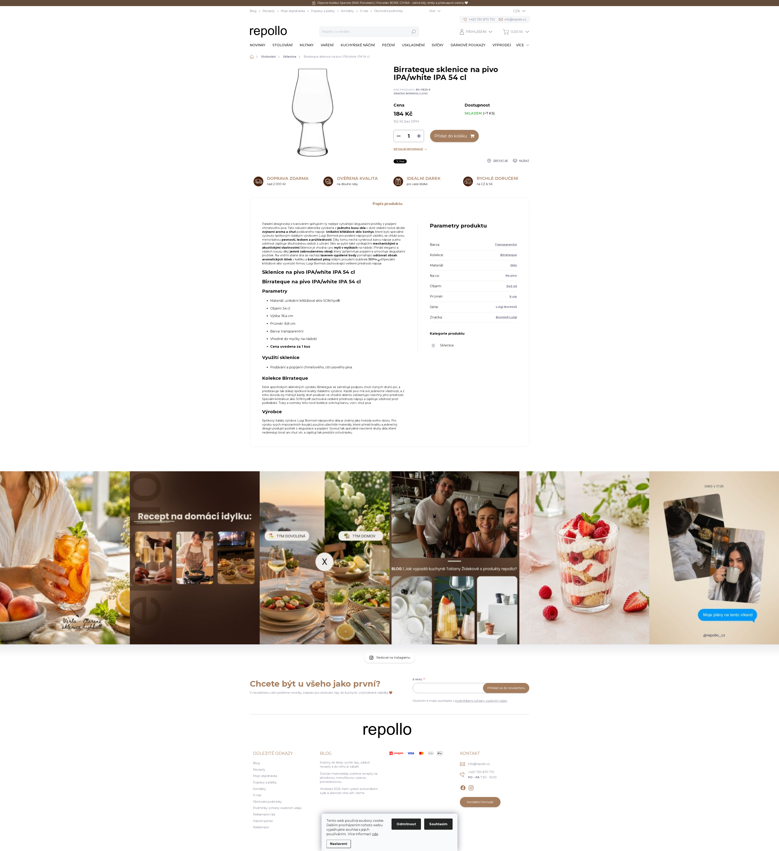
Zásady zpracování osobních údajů (408, 456)
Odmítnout (406, 824)
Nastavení (338, 844)
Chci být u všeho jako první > (421, 448)
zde (375, 834)
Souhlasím (438, 824)
